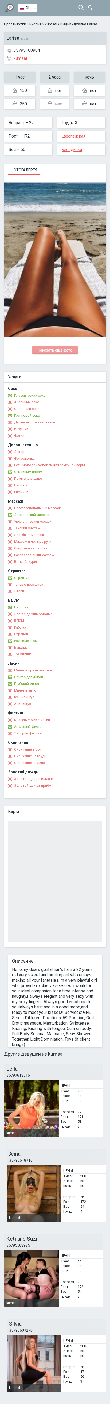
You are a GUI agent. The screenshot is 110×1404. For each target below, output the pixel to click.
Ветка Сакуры (25, 562)
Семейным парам (28, 472)
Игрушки (21, 429)
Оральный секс (26, 409)
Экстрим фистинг (28, 733)
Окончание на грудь (30, 756)
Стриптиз (22, 578)
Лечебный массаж (29, 535)
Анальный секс (26, 402)
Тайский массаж (27, 528)
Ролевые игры (26, 641)
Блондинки (72, 149)
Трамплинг (22, 654)
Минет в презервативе (33, 670)
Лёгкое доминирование (33, 614)
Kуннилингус (24, 697)
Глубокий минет (27, 684)
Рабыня (20, 627)
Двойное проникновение (34, 422)
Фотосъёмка (24, 458)
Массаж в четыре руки (33, 542)
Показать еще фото (55, 350)
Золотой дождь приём (32, 786)
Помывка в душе (28, 478)
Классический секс (29, 395)
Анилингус (22, 704)
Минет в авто (25, 690)
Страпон (21, 634)
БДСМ (19, 621)
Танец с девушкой (28, 584)
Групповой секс (27, 415)
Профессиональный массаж (37, 508)
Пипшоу (20, 485)
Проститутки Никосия (23, 24)
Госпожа (21, 607)
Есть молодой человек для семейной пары (49, 465)
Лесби (19, 591)
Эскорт (20, 452)
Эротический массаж (31, 515)
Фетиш (19, 436)
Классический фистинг (32, 720)
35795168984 (27, 50)
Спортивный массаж (31, 548)
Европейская (73, 136)
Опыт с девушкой (28, 677)
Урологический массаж (33, 521)
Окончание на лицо (29, 763)
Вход (91, 6)
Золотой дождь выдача (34, 779)
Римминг (21, 492)
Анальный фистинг (29, 727)
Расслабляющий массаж (34, 555)
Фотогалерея (24, 170)
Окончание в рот (28, 749)
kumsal (51, 24)
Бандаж (20, 647)
